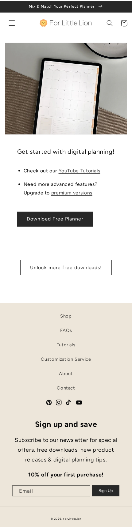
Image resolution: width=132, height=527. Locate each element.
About (66, 373)
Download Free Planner (55, 219)
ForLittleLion (72, 518)
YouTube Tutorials (79, 171)
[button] (12, 23)
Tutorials (66, 345)
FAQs (66, 330)
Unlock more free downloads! (66, 267)
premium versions (71, 193)
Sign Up (106, 490)
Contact (66, 388)
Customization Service (66, 359)
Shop (66, 316)
